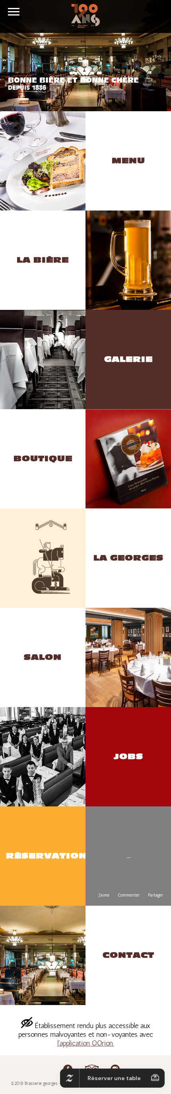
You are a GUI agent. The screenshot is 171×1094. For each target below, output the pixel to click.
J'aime (104, 895)
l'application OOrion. (85, 1043)
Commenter (129, 895)
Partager (155, 895)
